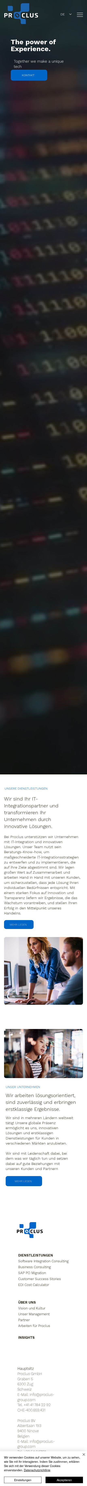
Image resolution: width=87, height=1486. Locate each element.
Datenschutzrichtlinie (37, 1470)
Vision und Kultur (31, 1308)
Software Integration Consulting (43, 1261)
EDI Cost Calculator (33, 1285)
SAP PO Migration (32, 1273)
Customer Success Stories (39, 1279)
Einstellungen (22, 1480)
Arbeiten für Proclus (34, 1326)
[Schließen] (81, 1457)
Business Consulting (34, 1267)
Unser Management (34, 1314)
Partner (24, 1320)
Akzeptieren (64, 1480)
